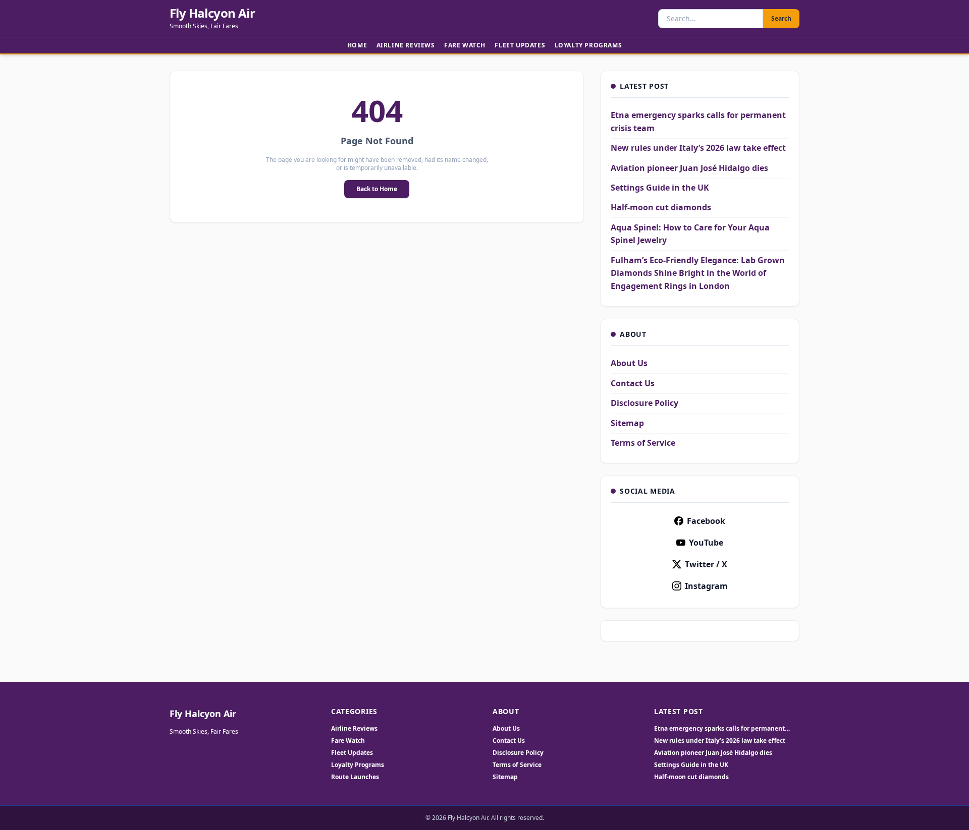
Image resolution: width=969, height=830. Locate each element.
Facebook (706, 520)
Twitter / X (706, 564)
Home (357, 45)
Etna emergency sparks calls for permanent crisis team (719, 729)
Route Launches (355, 777)
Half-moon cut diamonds (661, 207)
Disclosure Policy (644, 402)
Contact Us (633, 383)
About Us (629, 363)
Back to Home (376, 189)
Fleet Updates (520, 45)
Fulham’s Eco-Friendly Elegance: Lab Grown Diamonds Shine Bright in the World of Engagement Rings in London (698, 273)
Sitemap (627, 423)
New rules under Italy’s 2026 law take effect (698, 147)
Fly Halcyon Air (212, 13)
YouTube (706, 542)
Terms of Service (643, 442)
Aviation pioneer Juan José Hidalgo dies (689, 167)
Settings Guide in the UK (660, 187)
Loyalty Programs (588, 45)
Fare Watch (465, 45)
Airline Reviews (405, 45)
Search (781, 18)
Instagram (706, 585)
